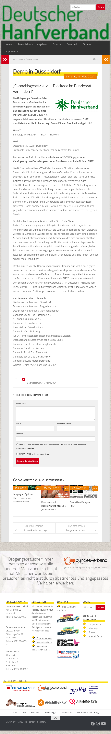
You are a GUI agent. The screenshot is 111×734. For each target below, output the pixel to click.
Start (15, 712)
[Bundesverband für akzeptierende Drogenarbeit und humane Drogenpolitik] (20, 707)
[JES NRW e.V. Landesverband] (84, 696)
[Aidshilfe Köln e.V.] (84, 705)
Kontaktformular (31, 712)
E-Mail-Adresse (64, 423)
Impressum (11, 51)
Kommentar (21, 403)
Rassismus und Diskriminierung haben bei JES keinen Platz (53, 506)
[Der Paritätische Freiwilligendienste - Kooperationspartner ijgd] (68, 659)
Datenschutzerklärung (88, 712)
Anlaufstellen (24, 44)
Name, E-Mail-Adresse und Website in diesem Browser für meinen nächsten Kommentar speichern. (51, 447)
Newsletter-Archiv (44, 642)
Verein (9, 44)
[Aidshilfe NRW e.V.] (52, 706)
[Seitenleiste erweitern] (5, 59)
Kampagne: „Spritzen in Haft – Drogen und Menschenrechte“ (24, 498)
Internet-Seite (95, 636)
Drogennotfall (95, 624)
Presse (92, 632)
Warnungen (94, 628)
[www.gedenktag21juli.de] (68, 646)
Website (19, 433)
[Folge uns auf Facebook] (93, 724)
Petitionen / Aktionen (25, 59)
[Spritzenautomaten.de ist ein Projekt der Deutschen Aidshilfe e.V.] (68, 623)
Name (18, 423)
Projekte (57, 44)
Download (72, 44)
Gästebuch (88, 44)
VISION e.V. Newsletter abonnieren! (34, 454)
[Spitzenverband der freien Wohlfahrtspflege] (20, 691)
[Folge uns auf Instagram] (98, 724)
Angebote (42, 44)
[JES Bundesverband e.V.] (52, 691)
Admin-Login (50, 712)
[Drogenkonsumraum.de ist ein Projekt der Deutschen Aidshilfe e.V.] (68, 636)
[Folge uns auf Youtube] (103, 724)
